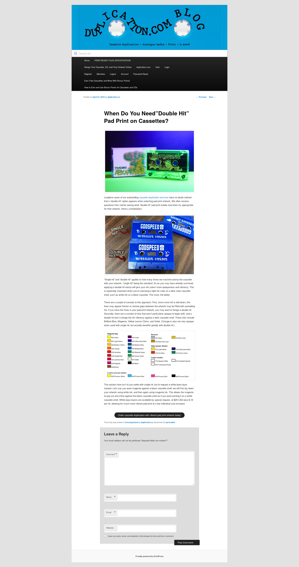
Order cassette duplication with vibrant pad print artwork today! (149, 415)
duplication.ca (114, 97)
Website (110, 527)
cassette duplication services (153, 197)
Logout (113, 73)
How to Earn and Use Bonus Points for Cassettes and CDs (110, 87)
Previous (201, 97)
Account (124, 73)
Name (111, 497)
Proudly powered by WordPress (149, 556)
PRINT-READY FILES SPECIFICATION (113, 60)
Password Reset (140, 73)
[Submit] (75, 53)
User (157, 67)
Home (87, 60)
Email (111, 512)
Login (167, 67)
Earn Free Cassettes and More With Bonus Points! (107, 80)
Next (212, 97)
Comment (111, 454)
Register (88, 73)
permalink (170, 422)
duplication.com (143, 67)
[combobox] (149, 53)
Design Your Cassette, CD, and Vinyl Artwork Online (107, 67)
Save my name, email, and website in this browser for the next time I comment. (141, 536)
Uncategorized (131, 422)
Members (101, 73)
